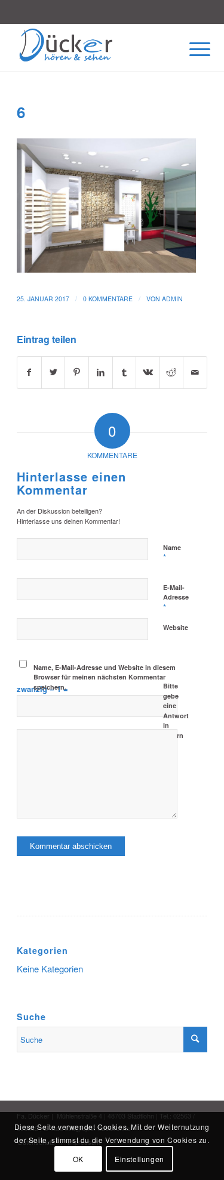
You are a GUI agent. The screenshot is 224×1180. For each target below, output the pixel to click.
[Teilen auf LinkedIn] (100, 372)
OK (78, 1159)
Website (175, 627)
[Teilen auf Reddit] (171, 372)
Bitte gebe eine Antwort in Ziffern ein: (176, 715)
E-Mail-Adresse (176, 598)
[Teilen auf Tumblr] (124, 372)
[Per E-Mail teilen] (195, 372)
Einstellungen (139, 1159)
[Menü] (190, 49)
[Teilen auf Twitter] (53, 372)
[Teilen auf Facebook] (29, 372)
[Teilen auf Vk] (147, 372)
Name (172, 553)
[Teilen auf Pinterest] (76, 372)
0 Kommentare (108, 298)
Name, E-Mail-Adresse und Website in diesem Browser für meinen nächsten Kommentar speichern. (104, 677)
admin (172, 298)
